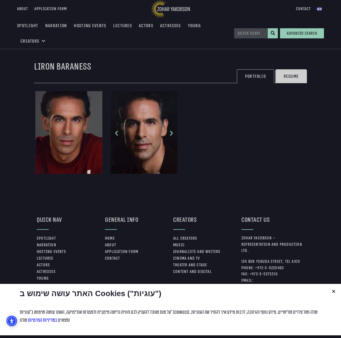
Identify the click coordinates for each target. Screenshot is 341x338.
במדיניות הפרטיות (42, 320)
